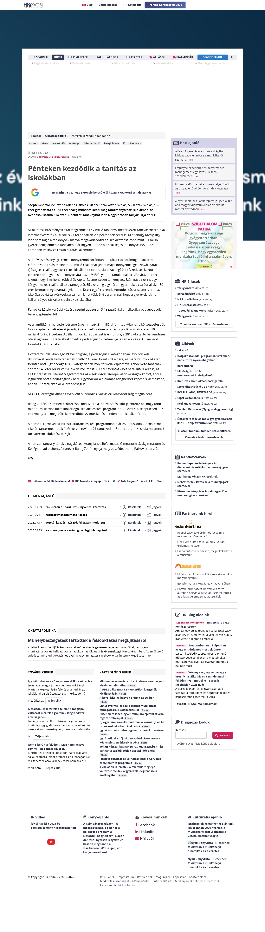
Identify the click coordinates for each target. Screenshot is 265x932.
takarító (182, 350)
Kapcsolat (179, 877)
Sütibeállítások (162, 881)
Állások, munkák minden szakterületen (204, 431)
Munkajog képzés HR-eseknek (197, 476)
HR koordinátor (194, 299)
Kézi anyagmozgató (197, 403)
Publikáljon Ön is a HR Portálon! (141, 481)
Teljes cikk (54, 700)
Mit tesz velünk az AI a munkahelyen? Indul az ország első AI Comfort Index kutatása (203, 188)
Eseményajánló (41, 496)
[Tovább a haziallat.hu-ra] (204, 566)
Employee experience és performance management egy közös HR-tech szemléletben (199, 172)
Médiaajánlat (140, 881)
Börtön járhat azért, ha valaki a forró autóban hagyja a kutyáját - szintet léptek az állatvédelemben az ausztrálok (204, 592)
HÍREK (58, 57)
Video (40, 817)
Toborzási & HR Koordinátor (202, 310)
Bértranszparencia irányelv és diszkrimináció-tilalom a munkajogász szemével (202, 467)
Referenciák (144, 877)
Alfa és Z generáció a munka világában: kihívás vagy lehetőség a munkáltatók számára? (200, 155)
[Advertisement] (96, 582)
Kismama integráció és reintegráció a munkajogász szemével (202, 493)
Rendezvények (193, 457)
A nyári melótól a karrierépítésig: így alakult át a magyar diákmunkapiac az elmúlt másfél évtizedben (203, 205)
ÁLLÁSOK (158, 57)
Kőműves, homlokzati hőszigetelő (200, 381)
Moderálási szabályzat (114, 881)
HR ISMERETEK (78, 57)
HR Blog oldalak (195, 614)
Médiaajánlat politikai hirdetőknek (197, 881)
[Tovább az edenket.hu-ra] (204, 524)
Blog (87, 5)
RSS (102, 877)
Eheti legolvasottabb (211, 63)
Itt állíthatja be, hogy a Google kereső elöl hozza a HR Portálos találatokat (101, 192)
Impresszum (126, 877)
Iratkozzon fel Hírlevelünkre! (50, 481)
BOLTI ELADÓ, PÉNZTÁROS (201, 392)
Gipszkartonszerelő (197, 398)
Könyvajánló (98, 817)
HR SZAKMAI (39, 57)
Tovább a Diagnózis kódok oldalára (197, 743)
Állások (187, 343)
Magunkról (163, 877)
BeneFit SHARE (213, 57)
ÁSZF (111, 877)
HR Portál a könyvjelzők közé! (94, 481)
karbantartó (185, 365)
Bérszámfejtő (193, 293)
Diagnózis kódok (195, 722)
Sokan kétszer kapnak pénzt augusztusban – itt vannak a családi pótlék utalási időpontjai (131, 750)
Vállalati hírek (81, 63)
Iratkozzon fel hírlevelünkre (118, 885)
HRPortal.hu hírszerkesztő (54, 157)
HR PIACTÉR (134, 57)
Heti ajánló (189, 142)
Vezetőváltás (164, 63)
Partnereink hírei (197, 513)
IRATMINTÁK (184, 57)
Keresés (180, 730)
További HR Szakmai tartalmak (196, 704)
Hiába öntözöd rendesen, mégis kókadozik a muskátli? (204, 553)
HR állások (190, 281)
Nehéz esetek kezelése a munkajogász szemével (203, 484)
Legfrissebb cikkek (46, 63)
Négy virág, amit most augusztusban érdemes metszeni (201, 543)
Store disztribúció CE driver (202, 386)
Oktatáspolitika (124, 63)
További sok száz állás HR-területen (204, 324)
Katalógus (132, 5)
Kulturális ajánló (206, 817)
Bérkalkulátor (108, 5)
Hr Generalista (193, 305)
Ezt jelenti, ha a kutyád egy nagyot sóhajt (203, 583)
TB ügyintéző (192, 288)
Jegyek (157, 507)
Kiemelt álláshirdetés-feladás (204, 437)
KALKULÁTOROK (107, 57)
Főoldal (36, 136)
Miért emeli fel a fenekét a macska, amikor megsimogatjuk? (204, 576)
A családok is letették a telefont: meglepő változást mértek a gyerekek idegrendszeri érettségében (128, 771)
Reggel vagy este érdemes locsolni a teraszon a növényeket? (200, 534)
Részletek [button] (134, 507)
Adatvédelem (197, 877)
